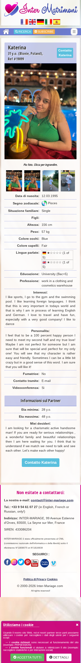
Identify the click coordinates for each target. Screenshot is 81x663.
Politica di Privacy (34, 579)
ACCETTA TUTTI (28, 657)
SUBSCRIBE (45, 31)
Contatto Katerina (65, 53)
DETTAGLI (60, 657)
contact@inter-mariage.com (52, 500)
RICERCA (24, 31)
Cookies (52, 579)
